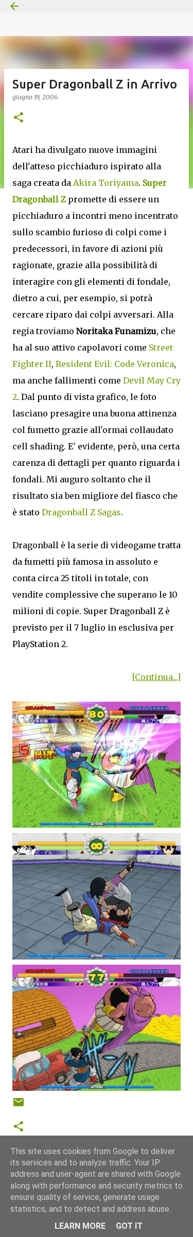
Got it (129, 1226)
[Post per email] (18, 1106)
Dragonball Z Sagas (81, 512)
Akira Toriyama (105, 183)
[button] (18, 118)
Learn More (80, 1226)
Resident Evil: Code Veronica (115, 364)
